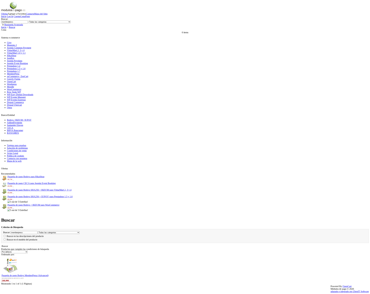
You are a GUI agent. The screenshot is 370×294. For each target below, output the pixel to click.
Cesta (22, 16)
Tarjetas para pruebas (16, 145)
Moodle (10, 87)
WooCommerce (14, 89)
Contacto (30, 14)
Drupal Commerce (15, 102)
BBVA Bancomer (15, 130)
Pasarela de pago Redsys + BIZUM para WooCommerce (33, 205)
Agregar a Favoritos (17, 14)
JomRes (10, 58)
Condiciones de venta (17, 150)
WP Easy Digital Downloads (20, 94)
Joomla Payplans (14, 61)
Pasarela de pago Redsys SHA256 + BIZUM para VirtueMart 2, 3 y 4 (39, 190)
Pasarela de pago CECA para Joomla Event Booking (32, 183)
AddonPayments (14, 122)
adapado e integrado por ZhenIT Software (350, 291)
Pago (27, 16)
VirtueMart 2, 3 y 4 (15, 50)
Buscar (12, 27)
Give (9, 42)
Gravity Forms (13, 79)
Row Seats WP (14, 92)
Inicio (3, 16)
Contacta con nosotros (17, 158)
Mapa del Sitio (41, 14)
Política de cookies (15, 156)
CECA (10, 128)
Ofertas (4, 14)
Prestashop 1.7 (13, 71)
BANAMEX (13, 133)
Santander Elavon (15, 125)
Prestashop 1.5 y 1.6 (16, 68)
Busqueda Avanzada (13, 24)
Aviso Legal (12, 153)
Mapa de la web (14, 161)
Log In (10, 16)
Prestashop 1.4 (13, 66)
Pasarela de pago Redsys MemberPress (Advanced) (25, 275)
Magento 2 (12, 45)
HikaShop (11, 55)
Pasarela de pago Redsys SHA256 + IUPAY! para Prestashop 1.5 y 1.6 (40, 196)
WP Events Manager (16, 97)
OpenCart (11, 81)
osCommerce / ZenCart (17, 76)
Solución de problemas (17, 148)
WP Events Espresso (16, 100)
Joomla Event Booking (17, 63)
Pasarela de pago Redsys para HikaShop (26, 176)
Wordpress (12, 84)
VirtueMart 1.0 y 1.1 (16, 53)
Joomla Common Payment (19, 48)
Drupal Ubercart (14, 105)
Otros (9, 107)
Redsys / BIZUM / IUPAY (19, 120)
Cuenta (17, 16)
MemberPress (13, 74)
